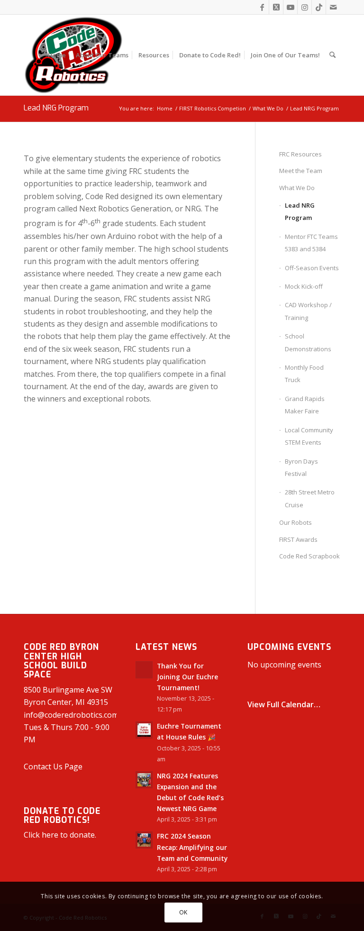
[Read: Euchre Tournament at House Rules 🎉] (144, 730)
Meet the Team (300, 170)
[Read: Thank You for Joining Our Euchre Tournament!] (144, 669)
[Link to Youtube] (290, 7)
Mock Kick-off (304, 286)
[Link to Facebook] (262, 7)
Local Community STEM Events (309, 436)
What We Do (297, 187)
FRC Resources (300, 154)
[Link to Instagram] (304, 7)
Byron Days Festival (301, 467)
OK (183, 912)
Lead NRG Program (56, 108)
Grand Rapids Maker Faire (305, 404)
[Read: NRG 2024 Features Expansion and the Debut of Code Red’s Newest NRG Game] (144, 779)
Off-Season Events (312, 268)
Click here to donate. (60, 835)
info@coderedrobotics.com (71, 715)
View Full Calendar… (283, 704)
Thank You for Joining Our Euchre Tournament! (187, 676)
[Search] (332, 55)
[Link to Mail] (333, 7)
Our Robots (295, 522)
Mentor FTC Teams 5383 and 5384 (311, 242)
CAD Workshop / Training (308, 311)
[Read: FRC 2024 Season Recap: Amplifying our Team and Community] (144, 840)
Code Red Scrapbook (309, 556)
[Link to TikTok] (319, 7)
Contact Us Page (53, 766)
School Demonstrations (308, 342)
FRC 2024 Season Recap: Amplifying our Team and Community (192, 846)
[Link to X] (276, 7)
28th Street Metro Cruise (310, 498)
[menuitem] (57, 55)
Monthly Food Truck (304, 373)
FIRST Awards (298, 539)
